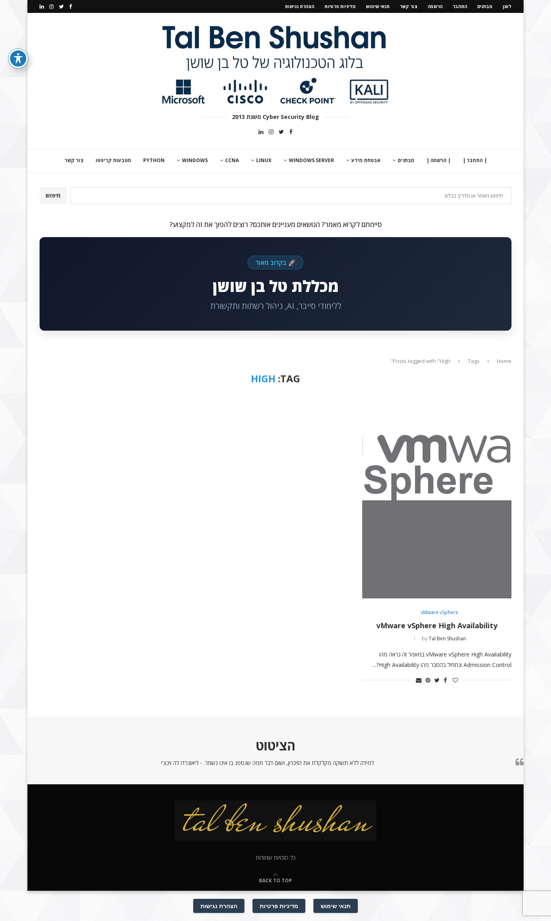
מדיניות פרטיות (340, 6)
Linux (263, 160)
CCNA (232, 160)
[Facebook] (70, 6)
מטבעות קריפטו (113, 160)
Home (504, 361)
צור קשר (408, 6)
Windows (195, 160)
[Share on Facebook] (445, 680)
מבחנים (485, 6)
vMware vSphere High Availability (436, 625)
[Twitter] (61, 6)
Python (154, 160)
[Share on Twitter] (437, 680)
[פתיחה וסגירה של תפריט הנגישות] (18, 58)
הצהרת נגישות (299, 6)
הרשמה (435, 6)
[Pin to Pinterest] (428, 680)
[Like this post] (455, 680)
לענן (507, 6)
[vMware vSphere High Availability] (436, 497)
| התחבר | (475, 160)
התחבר (460, 6)
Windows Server (311, 160)
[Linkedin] (42, 6)
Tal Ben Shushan (447, 638)
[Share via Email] (419, 680)
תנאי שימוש (378, 6)
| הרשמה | (438, 160)
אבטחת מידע (365, 160)
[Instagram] (51, 6)
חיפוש (53, 195)
